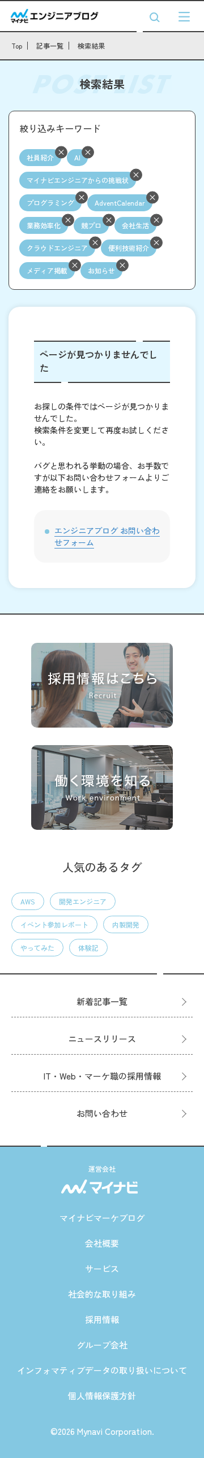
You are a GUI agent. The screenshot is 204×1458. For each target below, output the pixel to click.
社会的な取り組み (102, 1294)
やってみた (37, 947)
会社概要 (102, 1243)
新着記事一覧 (102, 1001)
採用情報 (102, 1319)
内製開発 (125, 924)
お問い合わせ (102, 1113)
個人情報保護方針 (102, 1396)
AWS (27, 901)
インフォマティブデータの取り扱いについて (102, 1370)
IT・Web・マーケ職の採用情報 (102, 1076)
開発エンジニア (83, 901)
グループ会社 (102, 1345)
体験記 (88, 947)
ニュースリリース (102, 1038)
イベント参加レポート (54, 924)
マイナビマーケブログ (102, 1218)
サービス (102, 1268)
